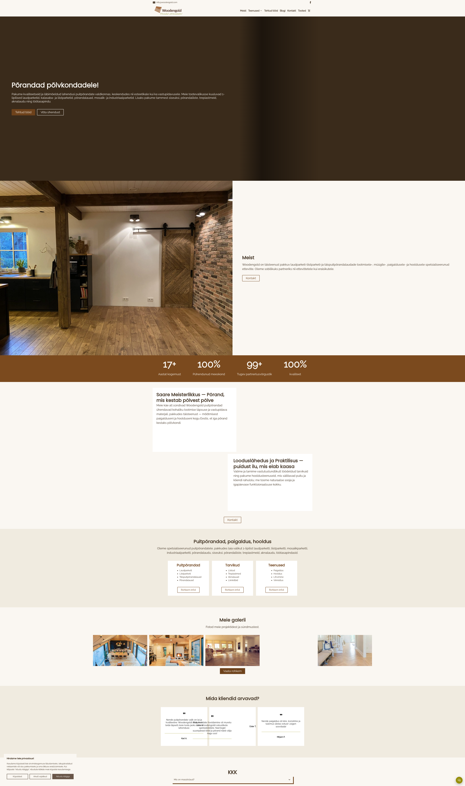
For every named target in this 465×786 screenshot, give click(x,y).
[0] (120, 650)
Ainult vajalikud (40, 776)
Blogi (282, 10)
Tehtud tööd (271, 10)
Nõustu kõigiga (63, 776)
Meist (243, 10)
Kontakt (291, 10)
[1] (176, 650)
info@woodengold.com (165, 2)
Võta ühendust (50, 112)
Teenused (253, 10)
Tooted (302, 10)
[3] (289, 650)
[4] (345, 650)
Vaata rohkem (232, 671)
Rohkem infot (188, 589)
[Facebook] (310, 2)
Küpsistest (17, 776)
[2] (232, 650)
